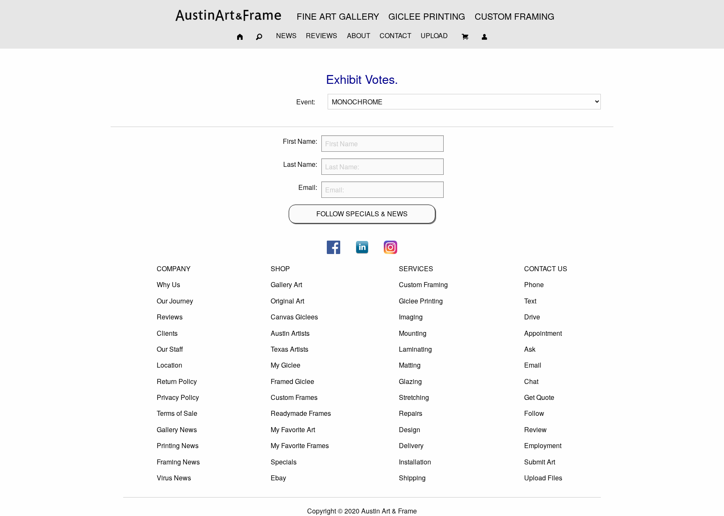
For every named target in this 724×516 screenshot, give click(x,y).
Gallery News (177, 429)
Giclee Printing (421, 301)
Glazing (410, 381)
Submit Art (539, 462)
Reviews (170, 317)
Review (535, 429)
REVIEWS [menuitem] (321, 35)
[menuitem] (228, 15)
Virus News (174, 477)
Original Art (287, 301)
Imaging (411, 317)
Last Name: (300, 164)
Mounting (413, 333)
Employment (542, 445)
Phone (534, 284)
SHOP (280, 268)
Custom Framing (423, 284)
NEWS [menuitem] (286, 35)
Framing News (178, 462)
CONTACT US (545, 268)
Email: (307, 187)
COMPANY (174, 268)
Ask (529, 349)
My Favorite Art (293, 429)
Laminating (415, 349)
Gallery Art (286, 284)
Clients (167, 333)
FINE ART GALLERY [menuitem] (338, 16)
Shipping (412, 477)
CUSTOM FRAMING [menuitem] (514, 16)
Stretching (414, 397)
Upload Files (543, 477)
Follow (534, 413)
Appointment (543, 333)
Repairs (410, 413)
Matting (410, 365)
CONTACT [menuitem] (395, 35)
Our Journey (175, 301)
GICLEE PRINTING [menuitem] (426, 16)
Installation (415, 462)
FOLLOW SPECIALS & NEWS (362, 213)
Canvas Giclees (294, 317)
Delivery (411, 445)
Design (409, 429)
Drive (532, 317)
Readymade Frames (301, 413)
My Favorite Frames (300, 445)
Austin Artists (290, 333)
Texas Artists (289, 349)
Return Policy (177, 381)
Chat (531, 381)
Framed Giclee (292, 381)
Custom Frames (294, 397)
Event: (305, 101)
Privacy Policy (178, 397)
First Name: (300, 141)
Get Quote (539, 397)
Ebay (278, 477)
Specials (284, 462)
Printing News (178, 445)
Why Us (168, 284)
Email (532, 365)
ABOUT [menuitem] (358, 35)
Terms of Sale (177, 413)
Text (530, 301)
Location (169, 365)
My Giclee (285, 365)
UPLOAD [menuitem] (434, 35)
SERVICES (416, 268)
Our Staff (170, 349)
